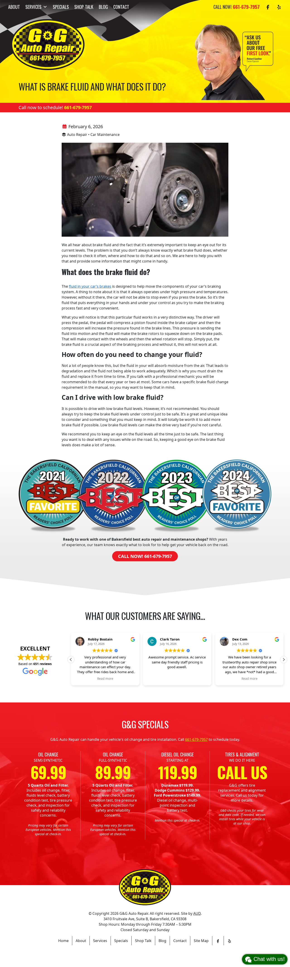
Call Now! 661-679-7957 (145, 556)
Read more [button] (105, 679)
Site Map (201, 940)
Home (63, 940)
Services (33, 6)
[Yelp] (279, 7)
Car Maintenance (105, 134)
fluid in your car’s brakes (90, 286)
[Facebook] (267, 7)
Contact (121, 6)
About (14, 6)
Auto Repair (77, 134)
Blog (103, 6)
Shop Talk (83, 6)
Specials (61, 6)
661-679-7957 (78, 107)
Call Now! (236, 6)
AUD (197, 913)
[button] (283, 659)
